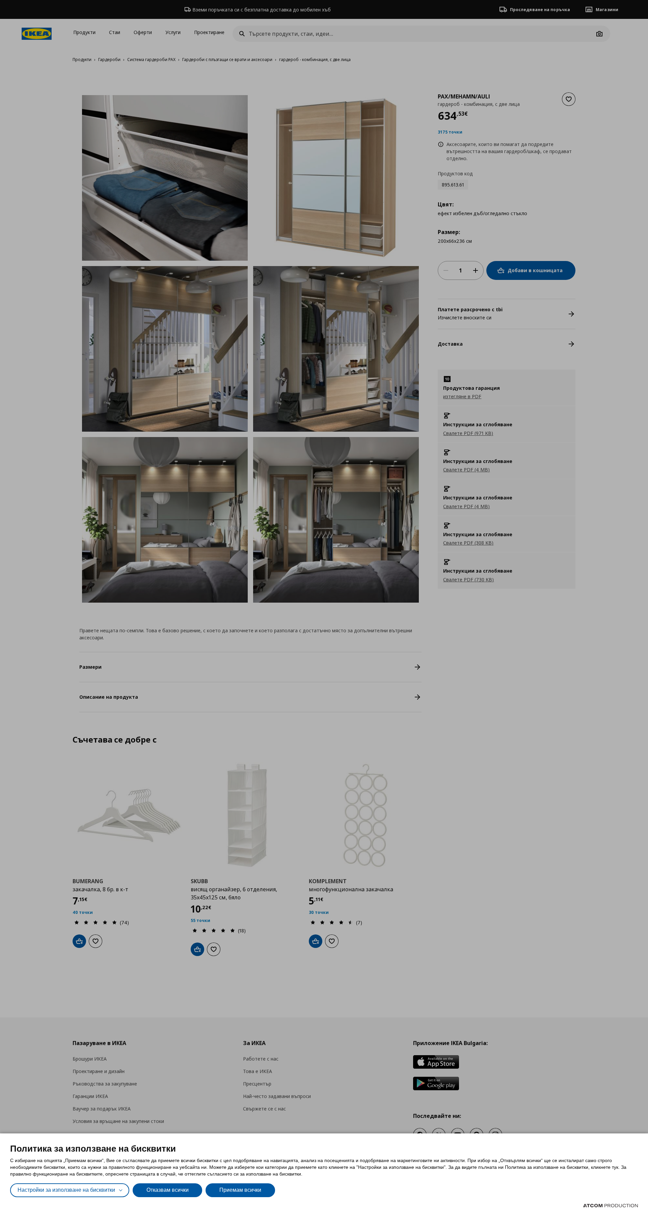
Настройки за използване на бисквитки (66, 1190)
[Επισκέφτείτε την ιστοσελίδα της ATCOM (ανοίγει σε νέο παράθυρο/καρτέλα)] (610, 1205)
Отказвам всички (167, 1190)
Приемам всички (240, 1190)
